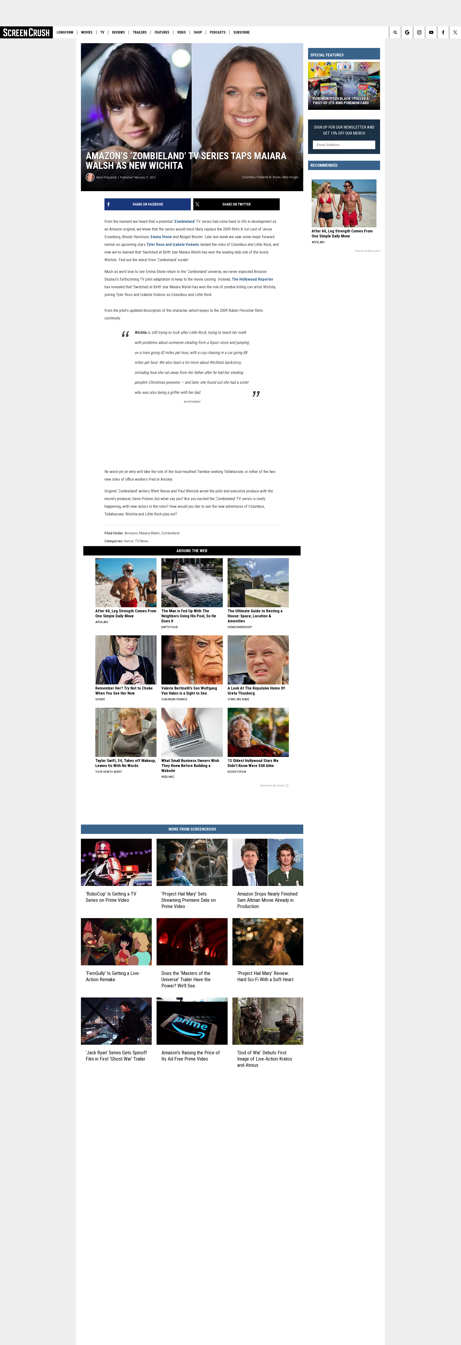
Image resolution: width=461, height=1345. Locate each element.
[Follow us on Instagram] (419, 32)
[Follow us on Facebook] (443, 32)
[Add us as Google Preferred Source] (407, 32)
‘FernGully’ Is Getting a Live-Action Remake (113, 976)
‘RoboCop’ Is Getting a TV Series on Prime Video (111, 897)
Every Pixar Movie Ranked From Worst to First (340, 100)
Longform (65, 32)
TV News (141, 541)
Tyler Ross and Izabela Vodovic (172, 244)
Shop (198, 32)
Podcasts (217, 32)
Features (162, 32)
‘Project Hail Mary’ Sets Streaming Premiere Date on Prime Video (188, 900)
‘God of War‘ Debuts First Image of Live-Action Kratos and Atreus (264, 1059)
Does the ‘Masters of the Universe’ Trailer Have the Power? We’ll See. (186, 979)
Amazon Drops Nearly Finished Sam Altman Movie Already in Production (267, 900)
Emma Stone (161, 236)
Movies (86, 32)
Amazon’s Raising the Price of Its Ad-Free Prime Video (190, 1056)
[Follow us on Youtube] (431, 32)
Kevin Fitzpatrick (106, 177)
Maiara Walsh (149, 533)
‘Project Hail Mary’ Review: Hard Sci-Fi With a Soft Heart (265, 976)
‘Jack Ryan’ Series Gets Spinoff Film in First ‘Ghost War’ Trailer (116, 1056)
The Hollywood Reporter (252, 279)
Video (181, 32)
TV (102, 32)
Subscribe (241, 32)
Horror (128, 541)
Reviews (118, 32)
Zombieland (184, 221)
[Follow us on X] (455, 32)
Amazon (131, 533)
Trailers (140, 32)
